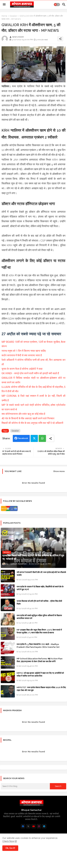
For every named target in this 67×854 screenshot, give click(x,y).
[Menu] (4, 4)
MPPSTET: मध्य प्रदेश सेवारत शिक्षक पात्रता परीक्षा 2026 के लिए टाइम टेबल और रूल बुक (41, 688)
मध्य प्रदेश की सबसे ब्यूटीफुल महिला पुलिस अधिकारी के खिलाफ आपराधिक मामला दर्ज (39, 616)
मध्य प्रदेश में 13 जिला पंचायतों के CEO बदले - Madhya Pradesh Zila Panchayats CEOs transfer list (38, 645)
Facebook (23, 438)
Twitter (34, 438)
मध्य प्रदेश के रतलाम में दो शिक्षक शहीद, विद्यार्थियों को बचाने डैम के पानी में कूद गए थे (40, 588)
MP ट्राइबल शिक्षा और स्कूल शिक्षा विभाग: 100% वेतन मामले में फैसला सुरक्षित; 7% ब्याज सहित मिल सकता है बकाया (39, 631)
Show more (59, 471)
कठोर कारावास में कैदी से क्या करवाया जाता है (22, 355)
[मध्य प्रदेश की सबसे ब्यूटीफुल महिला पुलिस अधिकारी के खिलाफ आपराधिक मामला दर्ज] (8, 619)
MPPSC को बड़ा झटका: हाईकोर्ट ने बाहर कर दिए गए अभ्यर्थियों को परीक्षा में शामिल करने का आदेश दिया (40, 674)
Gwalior (13, 16)
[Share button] (50, 438)
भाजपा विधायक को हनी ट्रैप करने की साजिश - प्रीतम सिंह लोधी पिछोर (39, 602)
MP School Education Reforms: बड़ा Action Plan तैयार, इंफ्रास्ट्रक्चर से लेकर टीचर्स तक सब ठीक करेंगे (39, 660)
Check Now (8, 841)
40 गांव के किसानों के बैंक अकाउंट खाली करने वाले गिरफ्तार (28, 418)
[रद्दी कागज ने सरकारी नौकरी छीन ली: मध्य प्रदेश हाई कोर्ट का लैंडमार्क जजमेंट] (8, 576)
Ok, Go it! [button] (10, 848)
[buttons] (23, 826)
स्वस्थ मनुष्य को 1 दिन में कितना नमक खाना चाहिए (24, 350)
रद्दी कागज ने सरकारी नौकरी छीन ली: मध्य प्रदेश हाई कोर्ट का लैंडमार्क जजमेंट (41, 573)
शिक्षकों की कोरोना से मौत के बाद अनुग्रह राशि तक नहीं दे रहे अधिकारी (32, 422)
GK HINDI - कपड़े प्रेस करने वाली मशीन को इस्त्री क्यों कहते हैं (30, 373)
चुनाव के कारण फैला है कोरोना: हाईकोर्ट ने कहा (22, 368)
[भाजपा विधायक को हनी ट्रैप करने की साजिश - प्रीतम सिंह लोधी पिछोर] (8, 605)
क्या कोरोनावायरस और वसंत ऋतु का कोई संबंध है (24, 413)
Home (4, 16)
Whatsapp (42, 438)
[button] (57, 4)
